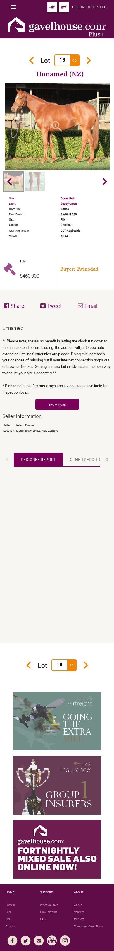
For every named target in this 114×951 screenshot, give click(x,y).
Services (79, 912)
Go (74, 60)
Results (10, 926)
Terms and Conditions (88, 926)
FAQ (43, 919)
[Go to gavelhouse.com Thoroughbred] (52, 7)
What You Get (49, 905)
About (78, 905)
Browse (10, 905)
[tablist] (57, 460)
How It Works (48, 912)
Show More (57, 404)
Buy (8, 912)
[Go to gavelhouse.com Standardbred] (64, 7)
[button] (7, 460)
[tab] (38, 460)
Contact (79, 919)
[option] (57, 126)
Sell (8, 919)
